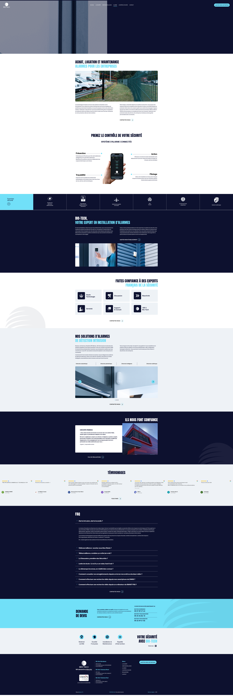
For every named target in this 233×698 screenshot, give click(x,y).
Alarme (115, 5)
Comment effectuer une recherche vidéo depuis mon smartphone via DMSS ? (107, 579)
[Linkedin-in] (156, 646)
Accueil (92, 5)
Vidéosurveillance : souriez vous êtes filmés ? (95, 548)
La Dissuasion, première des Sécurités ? (93, 558)
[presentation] (79, 381)
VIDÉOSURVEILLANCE (107, 5)
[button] (116, 521)
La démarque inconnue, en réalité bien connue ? (96, 569)
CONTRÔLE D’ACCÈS (123, 5)
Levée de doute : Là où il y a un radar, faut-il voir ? (96, 564)
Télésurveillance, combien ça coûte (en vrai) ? (95, 553)
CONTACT (131, 5)
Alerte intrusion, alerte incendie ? (91, 521)
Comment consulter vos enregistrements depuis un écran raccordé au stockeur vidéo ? (110, 574)
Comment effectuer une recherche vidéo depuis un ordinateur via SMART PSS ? (108, 585)
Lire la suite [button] (137, 488)
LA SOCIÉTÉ (98, 5)
